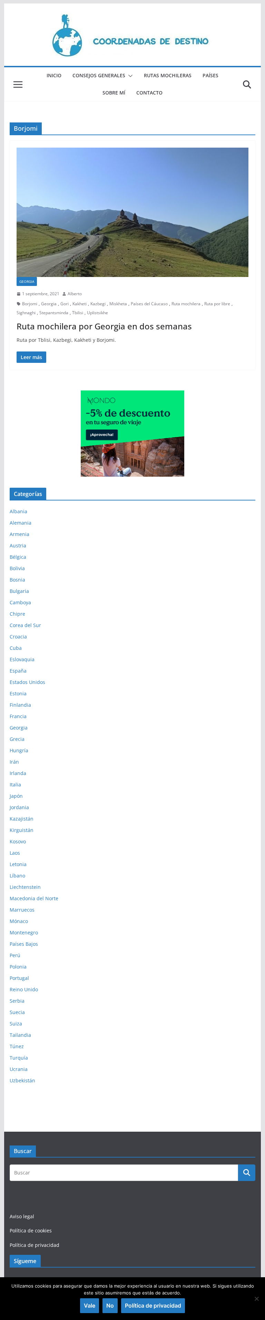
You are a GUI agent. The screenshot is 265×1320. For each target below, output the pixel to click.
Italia (15, 784)
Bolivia (17, 568)
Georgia (26, 281)
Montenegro (24, 932)
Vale (89, 1305)
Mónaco (19, 921)
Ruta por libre (217, 304)
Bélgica (18, 557)
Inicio (54, 75)
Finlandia (20, 705)
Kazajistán (21, 818)
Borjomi (29, 304)
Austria (18, 545)
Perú (15, 955)
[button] (129, 76)
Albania (18, 511)
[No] (256, 1298)
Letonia (18, 864)
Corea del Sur (25, 625)
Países (210, 75)
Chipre (17, 614)
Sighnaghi (26, 313)
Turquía (19, 1057)
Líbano (17, 875)
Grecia (17, 739)
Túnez (17, 1046)
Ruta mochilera (185, 304)
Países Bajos (24, 944)
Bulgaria (19, 591)
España (18, 670)
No (110, 1305)
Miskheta (118, 304)
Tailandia (20, 1035)
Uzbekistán (22, 1080)
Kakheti (79, 304)
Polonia (18, 966)
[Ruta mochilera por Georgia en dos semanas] (133, 212)
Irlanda (18, 773)
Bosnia (17, 579)
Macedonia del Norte (34, 898)
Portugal (19, 978)
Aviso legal (22, 1216)
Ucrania (19, 1069)
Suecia (17, 1012)
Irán (14, 761)
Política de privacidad (34, 1245)
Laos (15, 853)
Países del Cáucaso (149, 304)
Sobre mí (113, 92)
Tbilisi (77, 313)
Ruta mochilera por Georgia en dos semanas (104, 326)
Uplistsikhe (97, 313)
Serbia (17, 1001)
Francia (18, 716)
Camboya (20, 602)
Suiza (16, 1023)
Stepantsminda (53, 313)
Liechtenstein (25, 887)
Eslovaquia (22, 659)
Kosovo (18, 841)
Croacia (18, 636)
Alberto (75, 294)
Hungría (19, 750)
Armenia (19, 534)
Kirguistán (21, 830)
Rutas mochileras (168, 75)
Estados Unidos (27, 682)
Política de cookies (31, 1230)
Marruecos (22, 909)
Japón (16, 796)
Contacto (149, 92)
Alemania (20, 522)
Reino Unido (24, 989)
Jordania (19, 807)
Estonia (18, 693)
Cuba (16, 648)
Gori (64, 304)
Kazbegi (98, 304)
